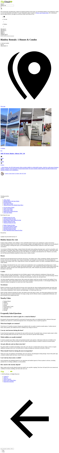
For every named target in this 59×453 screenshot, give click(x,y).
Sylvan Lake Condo (8, 210)
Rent (3, 451)
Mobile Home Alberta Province (10, 211)
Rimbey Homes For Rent (9, 225)
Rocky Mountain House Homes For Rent (12, 230)
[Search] (1, 7)
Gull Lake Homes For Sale (9, 218)
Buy (3, 450)
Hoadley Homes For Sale (9, 221)
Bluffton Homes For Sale (9, 217)
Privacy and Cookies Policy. (42, 13)
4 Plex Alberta (6, 199)
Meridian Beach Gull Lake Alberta (11, 201)
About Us (5, 377)
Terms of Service (7, 379)
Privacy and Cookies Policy (9, 380)
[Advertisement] (29, 185)
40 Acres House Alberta (8, 207)
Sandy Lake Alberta (8, 208)
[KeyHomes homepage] (29, 372)
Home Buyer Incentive (8, 381)
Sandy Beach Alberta (8, 203)
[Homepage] (29, 2)
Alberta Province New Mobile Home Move (13, 205)
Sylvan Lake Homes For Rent (10, 226)
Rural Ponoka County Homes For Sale (12, 220)
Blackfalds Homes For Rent (9, 227)
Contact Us (6, 376)
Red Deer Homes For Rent (9, 229)
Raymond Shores (7, 202)
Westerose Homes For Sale (9, 222)
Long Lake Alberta (7, 212)
